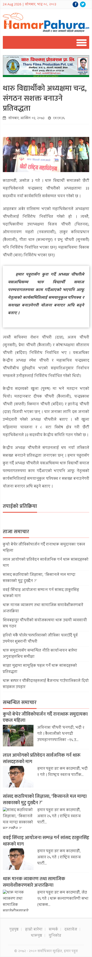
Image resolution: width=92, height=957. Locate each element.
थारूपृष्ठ (36, 935)
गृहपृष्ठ (14, 929)
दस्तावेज (70, 929)
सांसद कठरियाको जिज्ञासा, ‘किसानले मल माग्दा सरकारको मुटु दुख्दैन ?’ (45, 799)
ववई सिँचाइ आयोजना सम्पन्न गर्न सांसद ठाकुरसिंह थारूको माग (46, 841)
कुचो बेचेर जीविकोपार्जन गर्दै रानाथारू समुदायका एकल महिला (45, 717)
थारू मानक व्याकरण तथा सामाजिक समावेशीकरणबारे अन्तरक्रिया (34, 882)
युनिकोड (55, 935)
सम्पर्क (53, 929)
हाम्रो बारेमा (33, 929)
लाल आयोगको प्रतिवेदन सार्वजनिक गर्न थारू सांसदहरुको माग (41, 758)
